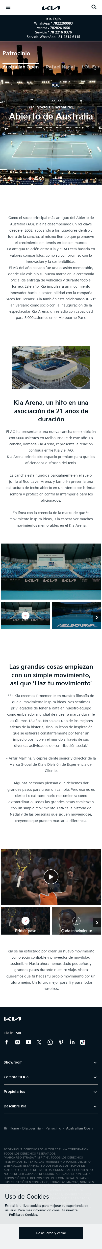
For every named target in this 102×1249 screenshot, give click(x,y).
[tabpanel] (51, 113)
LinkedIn (72, 1042)
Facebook (7, 1042)
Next (97, 617)
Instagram (18, 1042)
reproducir (51, 876)
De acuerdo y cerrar (51, 1233)
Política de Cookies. (23, 1215)
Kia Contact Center (50, 1042)
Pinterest (61, 1042)
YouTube (28, 1042)
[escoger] (25, 615)
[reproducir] (51, 877)
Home (14, 1128)
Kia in (12, 1033)
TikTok (83, 1042)
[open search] (94, 6)
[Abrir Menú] (8, 7)
